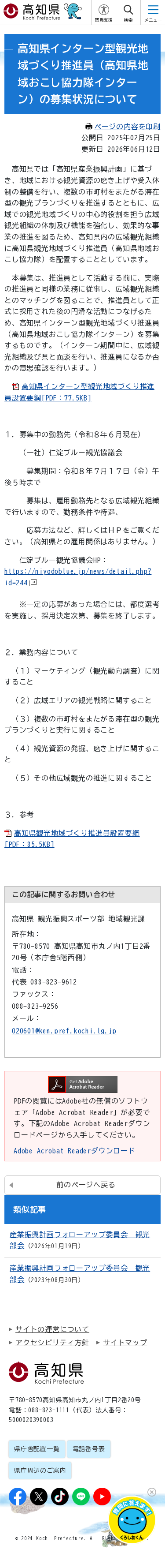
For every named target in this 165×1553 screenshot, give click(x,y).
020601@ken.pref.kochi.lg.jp (64, 1030)
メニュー (153, 20)
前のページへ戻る (85, 1184)
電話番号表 (89, 1449)
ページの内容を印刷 (127, 126)
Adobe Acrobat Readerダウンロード (75, 1150)
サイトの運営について (52, 1329)
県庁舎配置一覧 (37, 1449)
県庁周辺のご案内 (40, 1470)
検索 (128, 20)
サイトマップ (125, 1342)
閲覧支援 (104, 20)
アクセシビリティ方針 (52, 1342)
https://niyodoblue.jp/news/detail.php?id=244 (77, 577)
